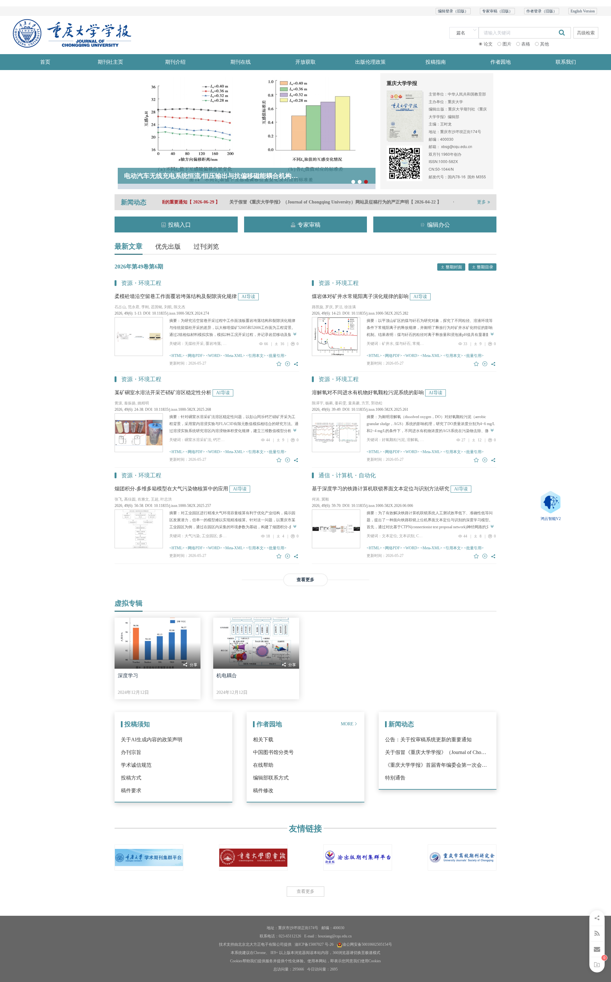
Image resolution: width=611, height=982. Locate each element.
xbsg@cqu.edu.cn (456, 146)
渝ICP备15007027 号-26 (314, 944)
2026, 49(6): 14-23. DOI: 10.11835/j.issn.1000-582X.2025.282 (360, 313)
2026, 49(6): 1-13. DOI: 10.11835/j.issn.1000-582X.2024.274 (162, 313)
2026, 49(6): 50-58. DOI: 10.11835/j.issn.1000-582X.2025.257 (163, 505)
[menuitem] (45, 62)
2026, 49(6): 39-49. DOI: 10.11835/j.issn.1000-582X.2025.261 (360, 409)
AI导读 (248, 296)
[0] (597, 965)
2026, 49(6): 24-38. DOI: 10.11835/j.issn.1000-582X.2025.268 (163, 409)
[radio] (486, 44)
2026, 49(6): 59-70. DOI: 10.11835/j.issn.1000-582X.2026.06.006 (362, 505)
